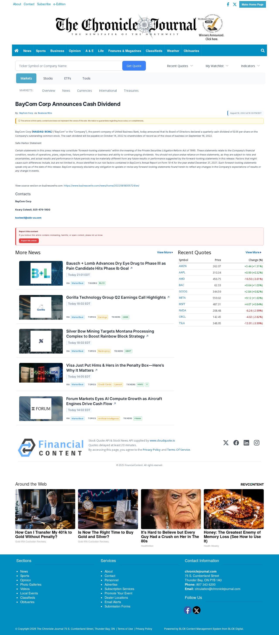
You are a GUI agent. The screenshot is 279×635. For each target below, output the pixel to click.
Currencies (84, 90)
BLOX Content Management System (200, 628)
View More (164, 252)
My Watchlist (215, 66)
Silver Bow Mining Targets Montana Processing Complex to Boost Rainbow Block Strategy (110, 333)
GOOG (183, 291)
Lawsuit (118, 384)
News (66, 90)
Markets (26, 78)
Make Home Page (253, 4)
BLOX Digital (235, 628)
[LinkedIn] (246, 447)
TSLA (182, 323)
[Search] (263, 50)
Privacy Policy (152, 450)
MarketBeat (77, 283)
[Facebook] (236, 447)
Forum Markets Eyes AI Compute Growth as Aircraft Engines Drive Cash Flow (114, 401)
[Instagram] (256, 447)
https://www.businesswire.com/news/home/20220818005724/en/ (101, 185)
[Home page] (139, 26)
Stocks (48, 78)
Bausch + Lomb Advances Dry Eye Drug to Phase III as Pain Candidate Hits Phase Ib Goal (116, 266)
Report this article (29, 241)
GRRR (125, 317)
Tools (86, 78)
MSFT (182, 304)
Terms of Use (125, 628)
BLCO (102, 283)
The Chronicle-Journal (50, 628)
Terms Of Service (178, 450)
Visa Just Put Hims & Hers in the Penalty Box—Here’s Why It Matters (115, 368)
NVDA (182, 310)
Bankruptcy (104, 351)
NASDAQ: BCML (42, 131)
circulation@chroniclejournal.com (217, 589)
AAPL (182, 272)
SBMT (128, 351)
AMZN (183, 266)
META (182, 298)
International (108, 90)
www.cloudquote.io (162, 440)
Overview (48, 90)
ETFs (67, 78)
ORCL (182, 317)
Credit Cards (104, 384)
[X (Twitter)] (225, 447)
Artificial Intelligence (108, 418)
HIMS (140, 384)
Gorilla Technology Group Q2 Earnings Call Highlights (118, 297)
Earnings (102, 317)
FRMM (137, 418)
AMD (182, 279)
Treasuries (131, 90)
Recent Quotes (177, 66)
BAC (181, 285)
